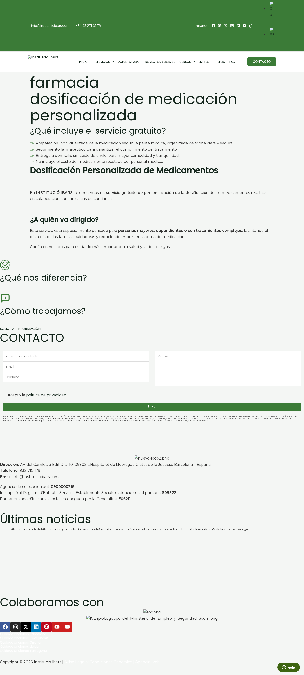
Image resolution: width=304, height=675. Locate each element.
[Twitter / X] (226, 26)
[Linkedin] (238, 26)
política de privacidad (46, 395)
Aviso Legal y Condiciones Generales (98, 662)
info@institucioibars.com (49, 26)
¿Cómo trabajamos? (43, 311)
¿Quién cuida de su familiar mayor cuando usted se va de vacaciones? (78, 546)
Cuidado (6, 634)
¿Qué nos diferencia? (43, 277)
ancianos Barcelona (29, 634)
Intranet (201, 26)
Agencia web (147, 662)
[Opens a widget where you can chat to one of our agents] (288, 668)
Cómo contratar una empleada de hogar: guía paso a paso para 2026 (79, 580)
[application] (89, 62)
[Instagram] (219, 26)
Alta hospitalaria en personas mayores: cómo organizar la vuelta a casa (81, 563)
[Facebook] (213, 26)
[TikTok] (251, 26)
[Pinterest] (232, 26)
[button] (261, 61)
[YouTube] (244, 26)
